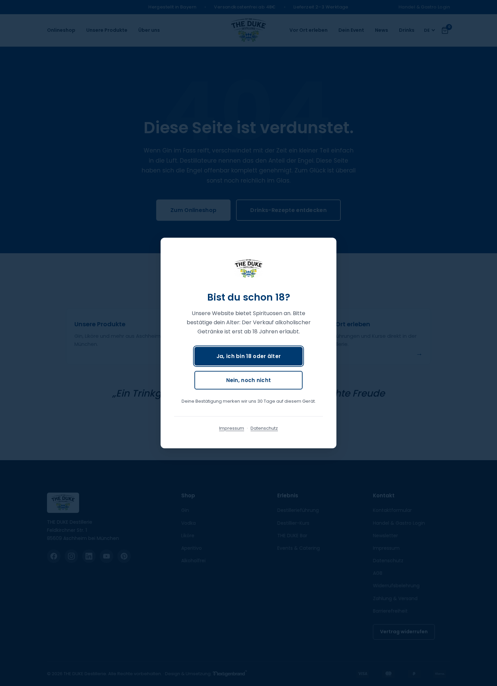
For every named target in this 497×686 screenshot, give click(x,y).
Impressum (231, 428)
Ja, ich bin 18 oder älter (248, 356)
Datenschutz (264, 428)
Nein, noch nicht (248, 380)
